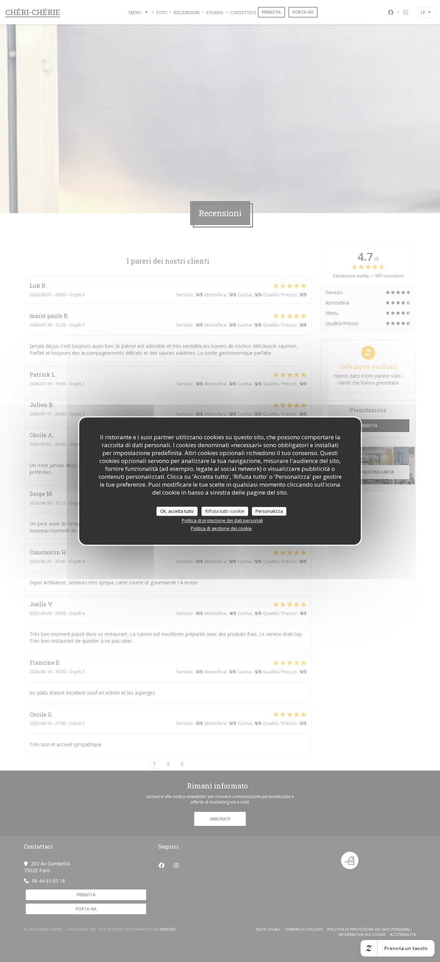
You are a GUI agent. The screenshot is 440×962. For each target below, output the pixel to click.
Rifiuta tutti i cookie (224, 511)
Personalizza (269, 511)
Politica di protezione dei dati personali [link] (222, 520)
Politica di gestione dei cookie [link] (221, 528)
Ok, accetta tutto (177, 511)
